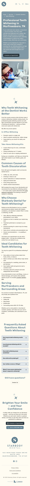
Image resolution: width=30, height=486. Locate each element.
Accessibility (15, 473)
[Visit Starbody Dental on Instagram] (16, 461)
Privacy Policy (15, 467)
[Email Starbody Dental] (16, 4)
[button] (26, 4)
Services (11, 14)
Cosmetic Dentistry (20, 14)
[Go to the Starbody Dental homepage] (15, 443)
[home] (4, 4)
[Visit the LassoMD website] (15, 481)
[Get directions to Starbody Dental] (23, 4)
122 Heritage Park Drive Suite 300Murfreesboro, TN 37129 (14, 454)
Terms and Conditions (15, 470)
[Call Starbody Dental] (19, 4)
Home (4, 14)
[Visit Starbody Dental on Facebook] (14, 461)
